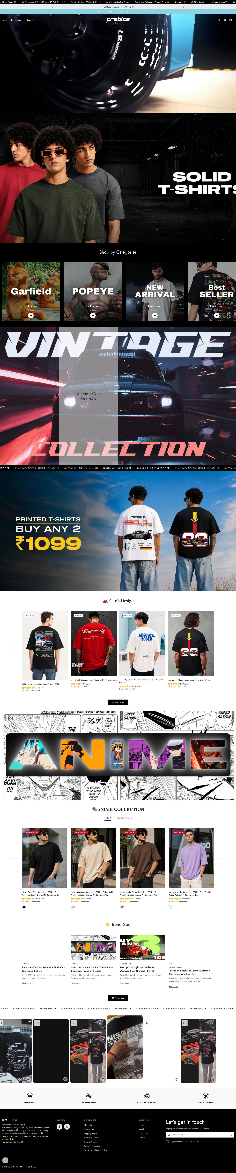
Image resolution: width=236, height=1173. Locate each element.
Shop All (30, 20)
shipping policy (90, 1133)
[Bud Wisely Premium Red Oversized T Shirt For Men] (94, 643)
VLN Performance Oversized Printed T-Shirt (41, 684)
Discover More (133, 11)
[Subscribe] (231, 1135)
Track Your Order (91, 1137)
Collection (154, 306)
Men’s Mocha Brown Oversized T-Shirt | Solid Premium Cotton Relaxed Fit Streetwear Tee (139, 894)
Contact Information (92, 1146)
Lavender (170, 906)
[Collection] (155, 315)
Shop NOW (88, 398)
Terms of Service (90, 1141)
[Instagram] (67, 1127)
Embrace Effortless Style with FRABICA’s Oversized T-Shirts (43, 969)
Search (141, 1129)
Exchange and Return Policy (95, 1150)
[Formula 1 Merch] (93, 291)
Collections (16, 20)
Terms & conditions (191, 1141)
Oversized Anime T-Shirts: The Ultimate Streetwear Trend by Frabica (92, 969)
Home (141, 1125)
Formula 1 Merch (93, 306)
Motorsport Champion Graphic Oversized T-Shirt (189, 680)
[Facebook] (59, 1127)
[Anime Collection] (155, 291)
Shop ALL (143, 1137)
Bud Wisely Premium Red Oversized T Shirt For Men (94, 680)
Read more (26, 983)
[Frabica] (118, 20)
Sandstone (72, 906)
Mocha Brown (121, 906)
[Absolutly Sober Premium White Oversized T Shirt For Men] (142, 643)
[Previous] (52, 6)
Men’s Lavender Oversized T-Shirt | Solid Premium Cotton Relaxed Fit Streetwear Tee (191, 894)
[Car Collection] (31, 291)
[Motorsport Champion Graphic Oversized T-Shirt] (191, 643)
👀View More (118, 997)
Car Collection (31, 306)
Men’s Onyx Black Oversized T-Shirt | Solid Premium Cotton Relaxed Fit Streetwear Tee (40, 894)
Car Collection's (124, 818)
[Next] (184, 6)
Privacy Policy (90, 1129)
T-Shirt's (107, 818)
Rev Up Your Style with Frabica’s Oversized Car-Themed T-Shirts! (137, 969)
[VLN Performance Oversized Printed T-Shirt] (45, 645)
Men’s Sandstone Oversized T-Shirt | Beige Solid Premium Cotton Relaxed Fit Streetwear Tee (92, 894)
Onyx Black (24, 906)
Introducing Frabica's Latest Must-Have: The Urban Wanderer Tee (190, 972)
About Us (88, 1125)
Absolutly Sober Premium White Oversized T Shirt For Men (141, 681)
